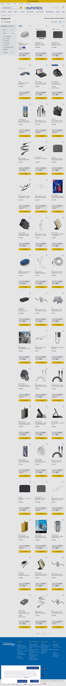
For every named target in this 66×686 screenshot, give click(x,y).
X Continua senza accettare (32, 667)
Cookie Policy (26, 677)
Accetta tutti (35, 681)
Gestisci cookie (23, 681)
